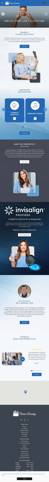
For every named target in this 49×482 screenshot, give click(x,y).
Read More (24, 322)
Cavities (24, 445)
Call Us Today (24, 161)
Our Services (24, 428)
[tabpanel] (14, 110)
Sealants (24, 447)
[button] (2, 3)
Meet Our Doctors (24, 430)
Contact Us (24, 436)
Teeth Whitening (24, 449)
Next (45, 109)
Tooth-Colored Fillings (24, 443)
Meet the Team (24, 432)
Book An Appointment (24, 234)
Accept (24, 478)
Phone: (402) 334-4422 (24, 457)
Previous (3, 109)
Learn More (24, 46)
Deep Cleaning (24, 441)
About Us (24, 426)
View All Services (24, 133)
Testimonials (24, 434)
